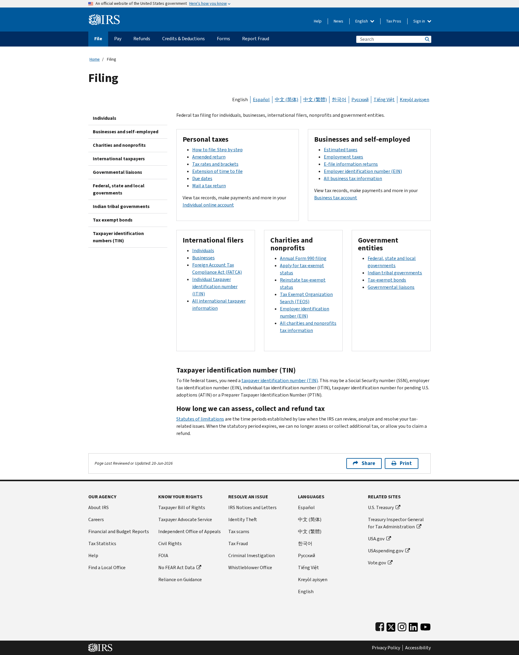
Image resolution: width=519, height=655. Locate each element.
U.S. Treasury (381, 507)
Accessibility (418, 648)
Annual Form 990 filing (303, 258)
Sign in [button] (419, 21)
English (362, 21)
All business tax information (353, 178)
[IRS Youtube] (425, 625)
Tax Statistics (102, 543)
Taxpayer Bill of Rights (181, 507)
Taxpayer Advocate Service (185, 519)
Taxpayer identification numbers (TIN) (118, 237)
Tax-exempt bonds (387, 280)
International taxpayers (119, 158)
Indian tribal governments (121, 206)
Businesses (203, 258)
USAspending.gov (385, 551)
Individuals (104, 118)
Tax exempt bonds (112, 220)
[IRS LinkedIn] (413, 625)
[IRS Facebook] (379, 625)
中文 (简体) (286, 99)
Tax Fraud (238, 543)
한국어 (339, 99)
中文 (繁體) (315, 99)
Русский (360, 99)
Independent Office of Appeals (189, 531)
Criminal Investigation (251, 555)
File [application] (98, 38)
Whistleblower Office (250, 567)
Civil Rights (170, 543)
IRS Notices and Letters (252, 507)
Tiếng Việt (384, 99)
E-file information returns (351, 164)
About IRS (98, 507)
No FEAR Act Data (176, 567)
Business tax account (335, 198)
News (338, 21)
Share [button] (368, 463)
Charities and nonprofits (119, 145)
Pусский (306, 555)
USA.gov (376, 539)
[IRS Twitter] (391, 625)
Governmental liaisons (117, 172)
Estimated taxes (340, 149)
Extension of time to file (217, 171)
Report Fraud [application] (255, 38)
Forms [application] (223, 38)
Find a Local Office (107, 567)
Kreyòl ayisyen (414, 99)
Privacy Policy (386, 648)
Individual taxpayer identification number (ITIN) (215, 286)
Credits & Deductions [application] (183, 38)
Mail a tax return (209, 186)
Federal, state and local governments (118, 189)
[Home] (104, 17)
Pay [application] (117, 38)
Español (261, 99)
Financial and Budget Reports (118, 531)
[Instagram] (402, 625)
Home (95, 59)
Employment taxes (343, 157)
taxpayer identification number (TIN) (279, 380)
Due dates (202, 178)
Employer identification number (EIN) (363, 171)
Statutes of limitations (200, 419)
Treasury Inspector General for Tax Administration (396, 523)
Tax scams (238, 531)
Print (406, 463)
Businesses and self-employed (125, 131)
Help (318, 21)
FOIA (163, 555)
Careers (96, 519)
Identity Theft (242, 519)
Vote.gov (377, 563)
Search (427, 39)
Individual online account (208, 205)
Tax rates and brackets (215, 164)
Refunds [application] (141, 38)
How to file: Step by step (217, 149)
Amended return (209, 157)
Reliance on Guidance (180, 579)
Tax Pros (393, 21)
